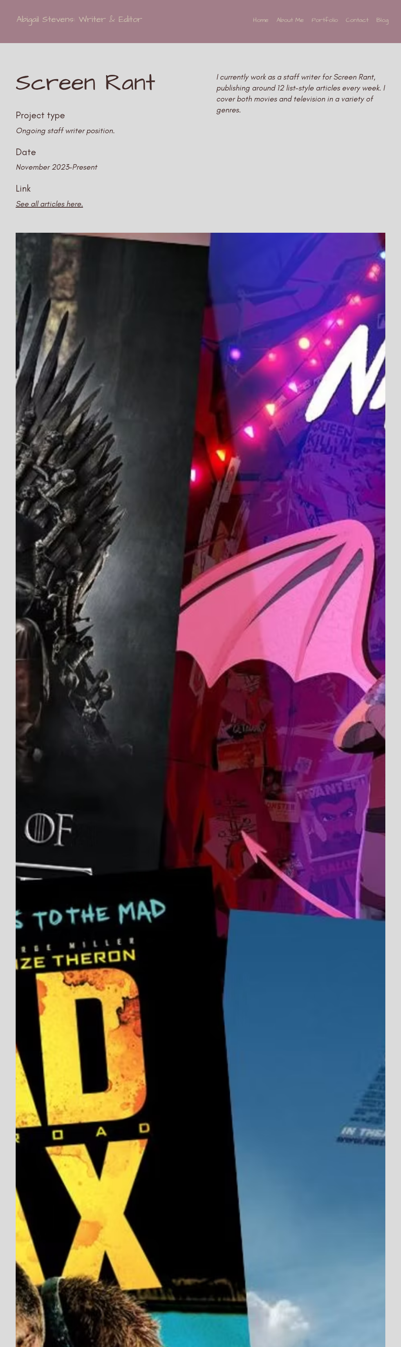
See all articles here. (49, 203)
